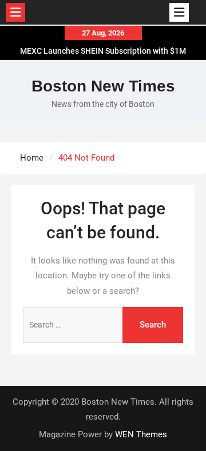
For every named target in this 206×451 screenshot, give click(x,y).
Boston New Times (103, 86)
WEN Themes (141, 434)
